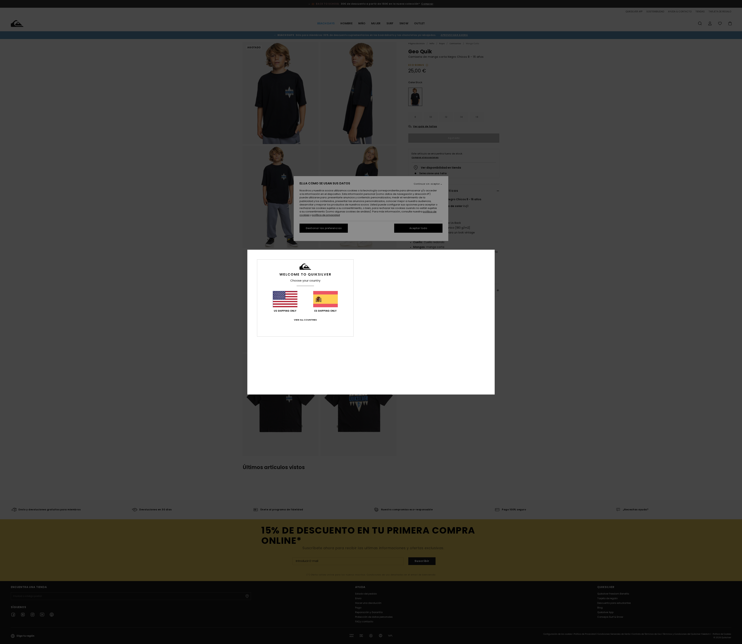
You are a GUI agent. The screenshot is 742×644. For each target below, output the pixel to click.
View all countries (305, 319)
